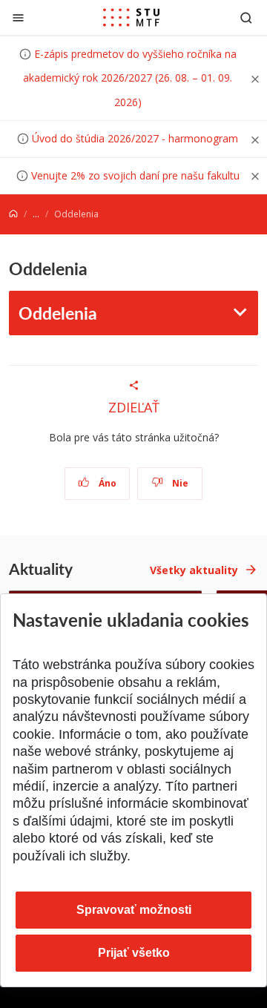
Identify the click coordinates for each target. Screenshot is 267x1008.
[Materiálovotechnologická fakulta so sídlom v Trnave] (131, 17)
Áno (106, 483)
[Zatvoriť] (18, 17)
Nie (179, 483)
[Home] (13, 214)
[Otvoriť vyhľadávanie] (246, 17)
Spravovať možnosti (133, 909)
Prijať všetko (134, 952)
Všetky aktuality (194, 570)
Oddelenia (58, 312)
